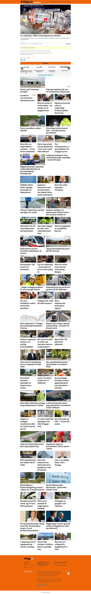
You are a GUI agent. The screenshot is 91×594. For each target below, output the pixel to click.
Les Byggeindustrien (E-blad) (54, 1)
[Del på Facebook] (67, 44)
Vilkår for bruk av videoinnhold (42, 584)
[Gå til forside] (26, 1)
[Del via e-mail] (70, 44)
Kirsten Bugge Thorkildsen (63, 561)
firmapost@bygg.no (62, 565)
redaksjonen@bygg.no (45, 565)
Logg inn (62, 1)
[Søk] (65, 1)
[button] (22, 68)
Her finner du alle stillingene (45, 75)
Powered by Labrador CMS (45, 592)
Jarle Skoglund (44, 564)
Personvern (39, 586)
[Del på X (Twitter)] (68, 44)
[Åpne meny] (69, 2)
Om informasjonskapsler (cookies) (43, 585)
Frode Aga (47, 561)
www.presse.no (40, 576)
